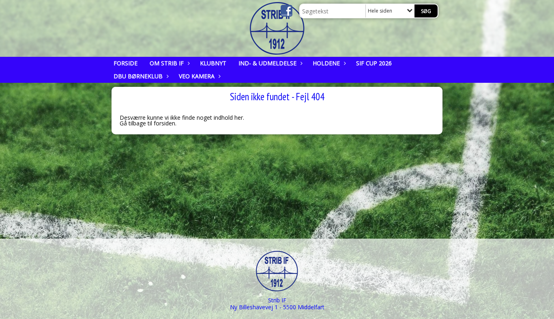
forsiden (164, 123)
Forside (125, 63)
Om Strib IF (167, 63)
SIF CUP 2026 (374, 63)
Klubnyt (213, 63)
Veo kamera (197, 76)
